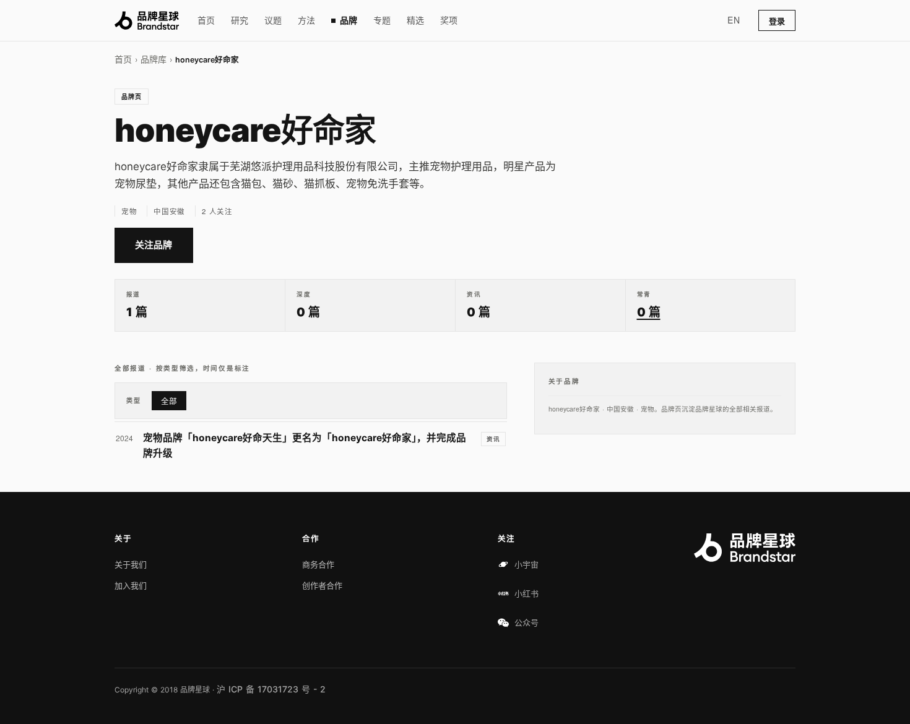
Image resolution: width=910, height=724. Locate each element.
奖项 (448, 20)
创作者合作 (322, 585)
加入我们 (131, 585)
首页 (206, 20)
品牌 (348, 20)
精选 (415, 20)
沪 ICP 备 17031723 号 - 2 (271, 689)
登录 (777, 21)
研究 (239, 20)
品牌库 (154, 59)
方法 (306, 20)
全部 (169, 401)
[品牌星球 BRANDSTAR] (147, 20)
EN (733, 20)
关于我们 (131, 564)
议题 (273, 20)
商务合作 (318, 564)
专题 (382, 20)
